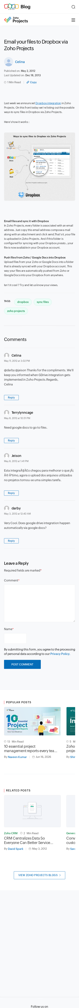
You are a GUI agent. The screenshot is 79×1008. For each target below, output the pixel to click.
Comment (11, 580)
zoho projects (16, 310)
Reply (11, 397)
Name (8, 629)
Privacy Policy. (60, 654)
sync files (43, 301)
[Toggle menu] (73, 19)
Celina (20, 62)
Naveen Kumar (17, 757)
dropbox (23, 301)
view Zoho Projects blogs (38, 875)
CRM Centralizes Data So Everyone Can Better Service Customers (27, 840)
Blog (25, 6)
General (71, 833)
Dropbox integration (48, 103)
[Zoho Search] (73, 6)
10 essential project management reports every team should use (31, 748)
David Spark (15, 848)
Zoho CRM (10, 833)
